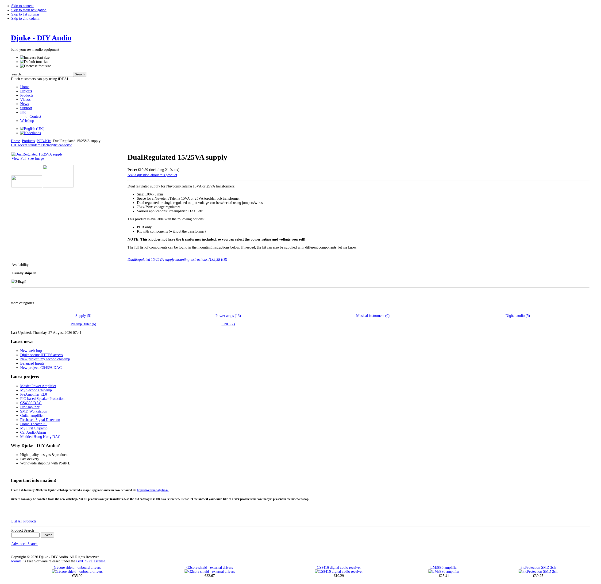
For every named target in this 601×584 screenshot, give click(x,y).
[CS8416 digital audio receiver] (339, 571)
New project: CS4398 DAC (41, 368)
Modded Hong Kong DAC (40, 437)
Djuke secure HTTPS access (41, 355)
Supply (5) (83, 316)
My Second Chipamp (36, 390)
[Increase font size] (35, 57)
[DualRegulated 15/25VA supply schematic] (27, 186)
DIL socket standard (26, 145)
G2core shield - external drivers (209, 567)
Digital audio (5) (517, 316)
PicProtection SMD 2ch (538, 567)
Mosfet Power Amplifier (38, 386)
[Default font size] (34, 62)
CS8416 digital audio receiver (339, 567)
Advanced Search (24, 544)
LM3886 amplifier (444, 567)
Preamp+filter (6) (83, 324)
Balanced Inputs (32, 363)
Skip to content (22, 6)
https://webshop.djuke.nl (153, 490)
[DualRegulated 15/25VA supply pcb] (58, 186)
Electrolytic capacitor (56, 145)
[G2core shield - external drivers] (210, 571)
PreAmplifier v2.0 (33, 394)
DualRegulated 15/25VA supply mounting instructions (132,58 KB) (177, 259)
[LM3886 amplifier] (443, 571)
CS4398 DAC (31, 403)
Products (28, 141)
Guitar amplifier (32, 415)
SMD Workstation (33, 411)
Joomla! (17, 561)
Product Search (22, 530)
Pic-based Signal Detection (40, 420)
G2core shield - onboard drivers (77, 567)
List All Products (23, 521)
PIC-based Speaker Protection (42, 399)
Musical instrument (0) (372, 316)
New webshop (31, 351)
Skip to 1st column (25, 14)
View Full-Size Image (28, 158)
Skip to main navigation (28, 10)
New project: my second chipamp (45, 359)
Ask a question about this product (152, 175)
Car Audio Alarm (33, 432)
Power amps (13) (228, 316)
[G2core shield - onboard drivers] (77, 571)
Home (15, 141)
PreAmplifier (29, 407)
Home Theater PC (33, 424)
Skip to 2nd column (25, 18)
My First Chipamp (33, 428)
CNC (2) (228, 324)
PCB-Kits (44, 141)
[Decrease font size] (35, 66)
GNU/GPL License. (91, 561)
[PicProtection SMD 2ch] (538, 571)
